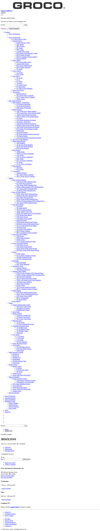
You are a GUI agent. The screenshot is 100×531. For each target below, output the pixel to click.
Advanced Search (10, 522)
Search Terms (9, 521)
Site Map (7, 519)
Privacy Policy (9, 515)
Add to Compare (10, 464)
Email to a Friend (10, 463)
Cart (3, 12)
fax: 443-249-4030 (6, 477)
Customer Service (10, 514)
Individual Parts (9, 451)
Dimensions (8, 449)
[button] (10, 401)
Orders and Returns (11, 524)
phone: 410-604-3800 (7, 476)
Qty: (2, 459)
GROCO (4, 28)
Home (6, 429)
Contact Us (8, 526)
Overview (8, 447)
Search (3, 25)
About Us (8, 512)
